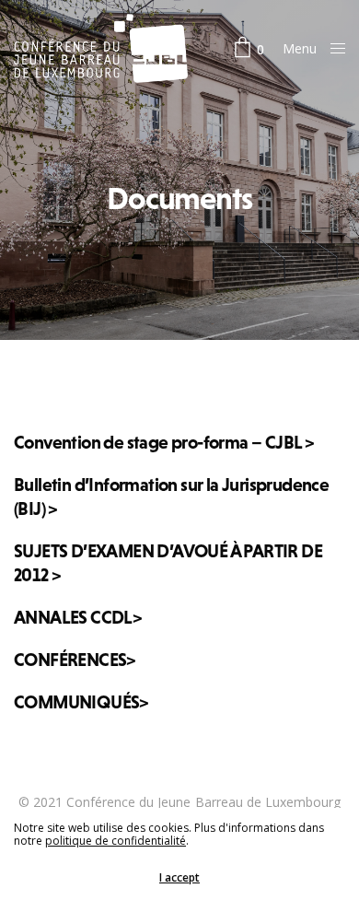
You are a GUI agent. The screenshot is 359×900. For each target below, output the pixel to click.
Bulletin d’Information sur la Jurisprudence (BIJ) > (171, 496)
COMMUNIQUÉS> (81, 702)
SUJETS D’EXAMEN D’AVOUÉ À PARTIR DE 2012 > (168, 563)
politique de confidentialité (115, 840)
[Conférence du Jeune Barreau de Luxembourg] (101, 48)
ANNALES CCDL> (77, 617)
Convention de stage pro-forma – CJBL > (163, 442)
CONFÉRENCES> (74, 659)
